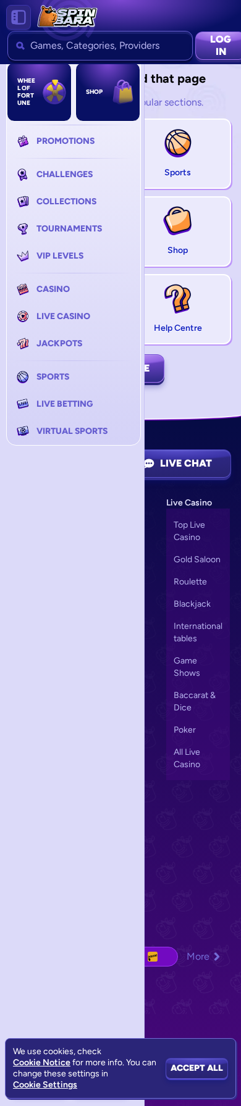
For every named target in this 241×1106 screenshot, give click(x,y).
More (198, 956)
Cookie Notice (41, 1062)
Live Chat (186, 463)
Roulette (190, 581)
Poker (185, 730)
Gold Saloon (197, 559)
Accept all (197, 1068)
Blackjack (192, 604)
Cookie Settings (45, 1085)
